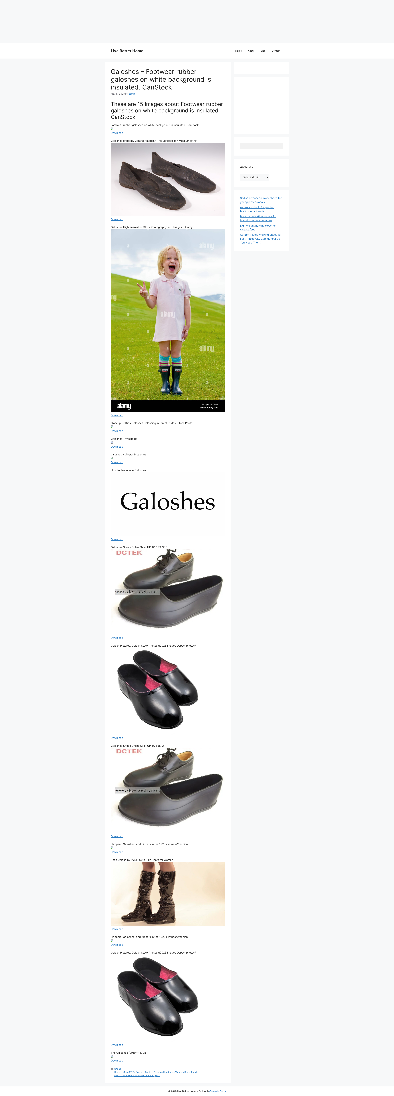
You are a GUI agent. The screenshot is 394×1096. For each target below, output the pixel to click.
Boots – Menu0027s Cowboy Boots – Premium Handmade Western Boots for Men (156, 1072)
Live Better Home (127, 51)
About (251, 50)
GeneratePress (217, 1091)
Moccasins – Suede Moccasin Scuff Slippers (137, 1075)
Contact (276, 50)
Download (117, 132)
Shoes (117, 1069)
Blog (263, 50)
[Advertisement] (92, 21)
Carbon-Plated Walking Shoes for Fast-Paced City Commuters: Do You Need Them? (260, 238)
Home (238, 50)
